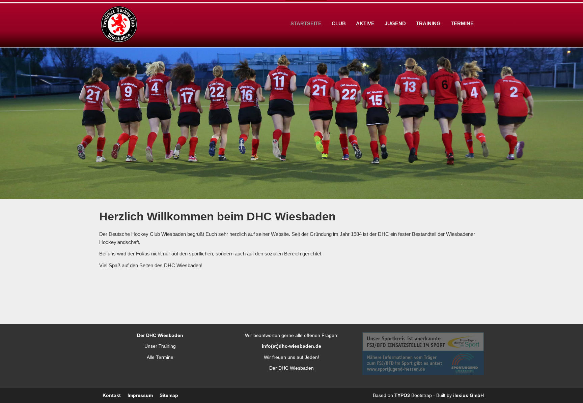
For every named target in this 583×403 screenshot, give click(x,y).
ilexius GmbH (468, 395)
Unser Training (160, 346)
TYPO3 (402, 395)
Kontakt (112, 395)
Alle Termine (160, 357)
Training (428, 23)
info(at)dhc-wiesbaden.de (291, 346)
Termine (462, 23)
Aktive (365, 23)
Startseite (306, 23)
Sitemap (169, 395)
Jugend (395, 23)
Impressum (140, 395)
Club (339, 23)
